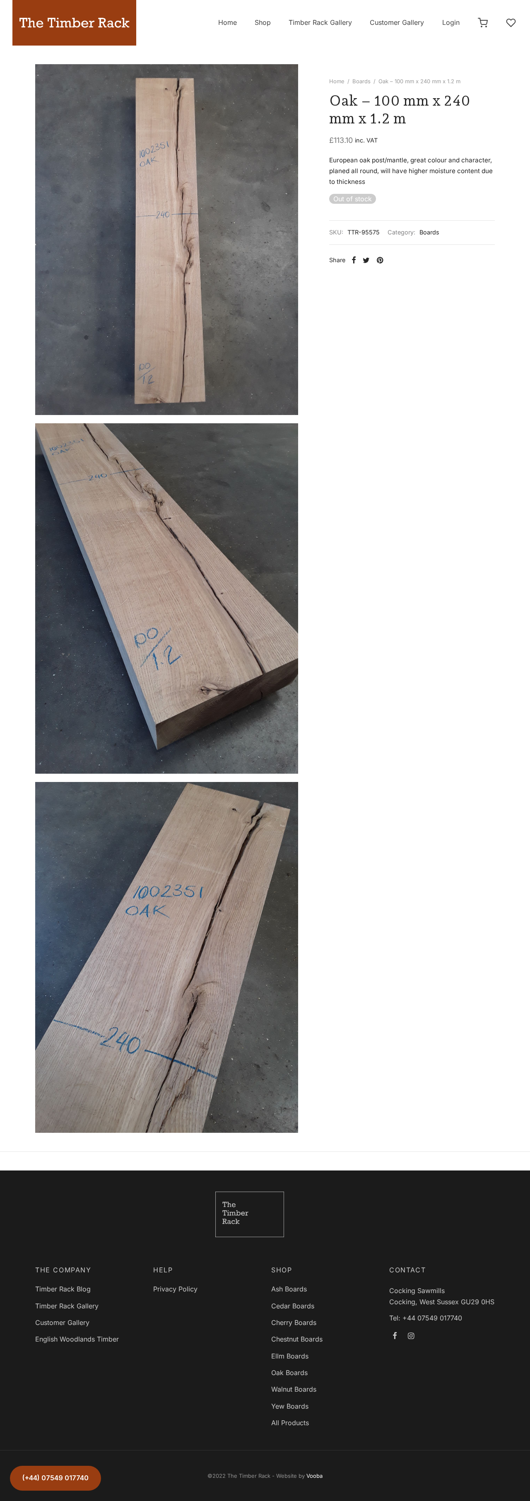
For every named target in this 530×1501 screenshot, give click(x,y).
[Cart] (483, 23)
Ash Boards (289, 1289)
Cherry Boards (293, 1322)
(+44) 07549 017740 (55, 1478)
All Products (290, 1423)
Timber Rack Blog (63, 1289)
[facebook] (394, 1336)
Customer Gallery (397, 22)
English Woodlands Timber (77, 1339)
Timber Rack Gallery (320, 22)
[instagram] (411, 1336)
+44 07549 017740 (432, 1318)
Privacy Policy (175, 1289)
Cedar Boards (292, 1306)
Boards (361, 81)
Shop (263, 22)
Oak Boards (289, 1372)
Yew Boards (289, 1406)
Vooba (314, 1475)
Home (227, 22)
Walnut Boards (293, 1389)
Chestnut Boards (297, 1339)
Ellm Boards (289, 1356)
